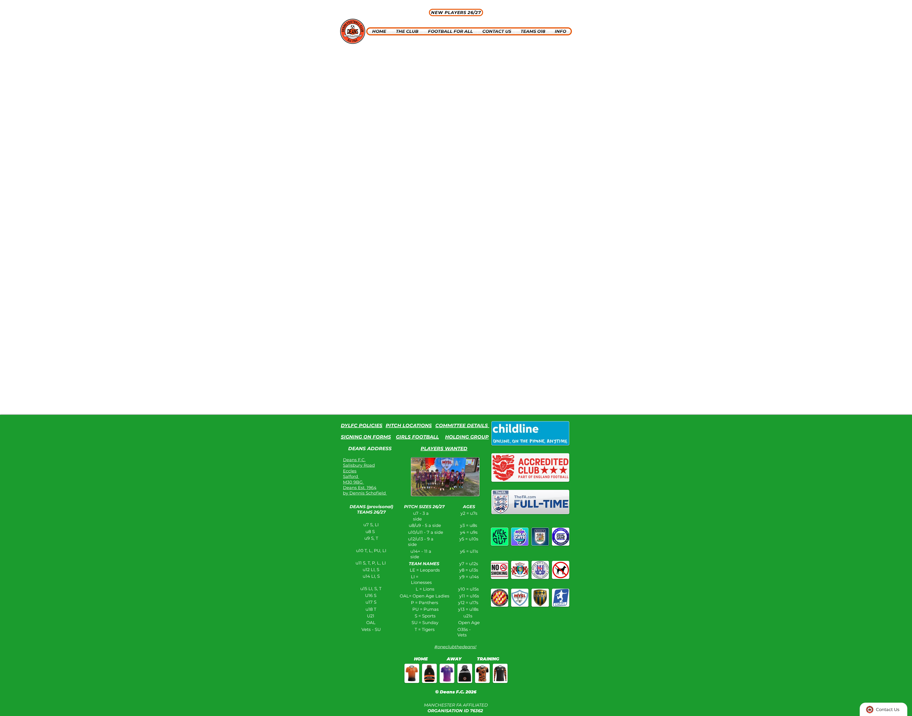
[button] (407, 31)
